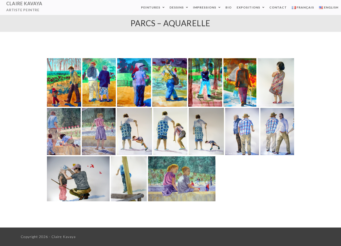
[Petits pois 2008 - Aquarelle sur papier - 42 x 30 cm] (276, 82)
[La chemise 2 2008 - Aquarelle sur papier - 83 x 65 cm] (242, 131)
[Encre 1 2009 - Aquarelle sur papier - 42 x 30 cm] (239, 82)
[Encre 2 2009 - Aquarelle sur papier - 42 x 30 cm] (205, 82)
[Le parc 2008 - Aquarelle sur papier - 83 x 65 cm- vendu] (99, 131)
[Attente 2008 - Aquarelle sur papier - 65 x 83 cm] (181, 178)
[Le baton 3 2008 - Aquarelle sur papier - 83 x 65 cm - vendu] (134, 131)
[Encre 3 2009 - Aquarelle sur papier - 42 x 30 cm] (169, 82)
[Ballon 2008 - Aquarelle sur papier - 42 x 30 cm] (129, 178)
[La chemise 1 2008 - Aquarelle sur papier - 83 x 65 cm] (277, 131)
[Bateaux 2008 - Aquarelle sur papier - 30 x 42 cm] (78, 178)
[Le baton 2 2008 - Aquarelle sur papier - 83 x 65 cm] (170, 131)
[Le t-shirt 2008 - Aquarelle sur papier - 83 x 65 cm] (64, 131)
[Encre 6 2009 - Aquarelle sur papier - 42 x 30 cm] (64, 82)
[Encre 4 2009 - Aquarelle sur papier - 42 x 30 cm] (134, 82)
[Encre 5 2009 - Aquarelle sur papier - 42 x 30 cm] (99, 82)
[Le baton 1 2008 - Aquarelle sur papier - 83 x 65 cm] (206, 131)
